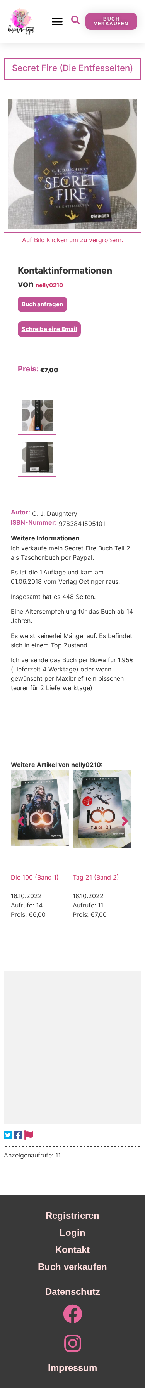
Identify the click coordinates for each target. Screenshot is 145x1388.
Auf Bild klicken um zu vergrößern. (72, 240)
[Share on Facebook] (18, 1135)
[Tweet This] (8, 1135)
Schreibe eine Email (49, 329)
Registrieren (72, 1215)
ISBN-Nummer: (34, 522)
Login (72, 1232)
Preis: (28, 369)
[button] (57, 21)
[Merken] (28, 1135)
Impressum (72, 1367)
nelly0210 (49, 285)
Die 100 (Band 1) (35, 877)
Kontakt (72, 1249)
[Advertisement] (72, 1048)
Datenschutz (72, 1291)
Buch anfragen (42, 304)
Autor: (20, 512)
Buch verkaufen (72, 1266)
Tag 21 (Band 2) (96, 877)
